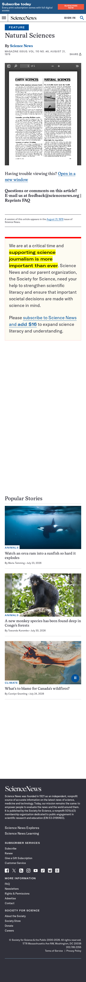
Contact (9, 903)
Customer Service (15, 863)
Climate (11, 682)
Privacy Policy (73, 950)
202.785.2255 (73, 947)
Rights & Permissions (17, 893)
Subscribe (10, 848)
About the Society (15, 916)
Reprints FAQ (17, 201)
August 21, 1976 (55, 219)
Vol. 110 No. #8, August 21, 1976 (35, 53)
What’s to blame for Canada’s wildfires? (37, 689)
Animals (12, 547)
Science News (21, 46)
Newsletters (12, 888)
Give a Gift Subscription (18, 858)
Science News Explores (22, 828)
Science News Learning (22, 833)
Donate (9, 925)
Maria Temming (16, 562)
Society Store (13, 920)
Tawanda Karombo (18, 630)
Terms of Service (54, 950)
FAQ (7, 883)
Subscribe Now (71, 7)
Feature (17, 27)
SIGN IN (70, 17)
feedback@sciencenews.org (53, 196)
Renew (9, 853)
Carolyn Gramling (17, 693)
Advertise (10, 898)
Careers (9, 930)
